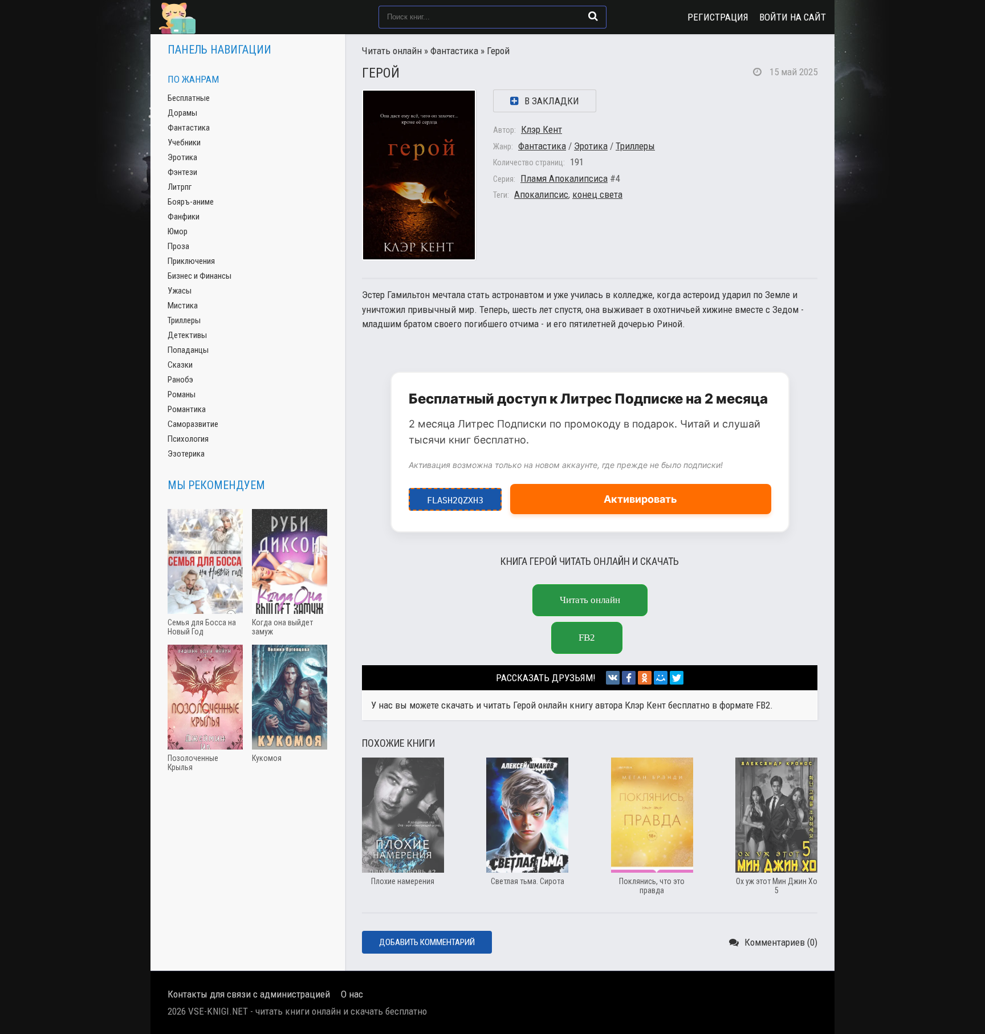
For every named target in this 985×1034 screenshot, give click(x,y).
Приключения (191, 261)
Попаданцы (188, 350)
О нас (352, 994)
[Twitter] (676, 678)
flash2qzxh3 (455, 497)
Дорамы (182, 113)
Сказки (180, 365)
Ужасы (180, 291)
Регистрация (717, 17)
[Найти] (593, 16)
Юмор (178, 231)
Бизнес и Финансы (199, 276)
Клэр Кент (541, 129)
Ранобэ (180, 379)
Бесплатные (189, 98)
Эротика (591, 146)
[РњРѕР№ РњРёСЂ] (660, 678)
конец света (597, 194)
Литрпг (180, 187)
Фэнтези (182, 172)
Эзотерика (186, 454)
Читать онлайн (392, 50)
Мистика (183, 305)
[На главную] (216, 17)
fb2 (587, 637)
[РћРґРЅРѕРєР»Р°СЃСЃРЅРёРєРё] (645, 678)
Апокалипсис (541, 194)
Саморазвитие (193, 424)
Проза (178, 246)
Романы (182, 394)
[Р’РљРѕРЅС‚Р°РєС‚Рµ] (613, 678)
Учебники (184, 142)
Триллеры (635, 146)
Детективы (187, 335)
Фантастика (454, 50)
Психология (188, 439)
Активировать (640, 499)
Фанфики (184, 216)
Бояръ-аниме (191, 202)
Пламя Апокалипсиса (564, 178)
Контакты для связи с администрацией (249, 994)
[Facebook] (629, 678)
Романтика (187, 409)
